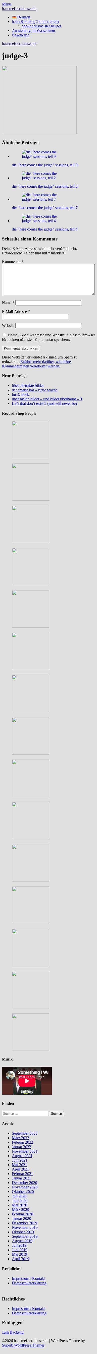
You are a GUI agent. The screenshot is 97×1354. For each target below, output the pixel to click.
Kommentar (13, 261)
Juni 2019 (19, 1250)
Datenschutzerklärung (29, 1283)
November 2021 (25, 1151)
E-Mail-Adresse (16, 311)
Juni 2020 (19, 1200)
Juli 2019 (19, 1245)
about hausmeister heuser (41, 26)
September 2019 (25, 1236)
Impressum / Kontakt (28, 1278)
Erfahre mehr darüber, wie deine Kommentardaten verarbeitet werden (36, 363)
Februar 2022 (22, 1142)
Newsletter (20, 35)
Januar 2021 (21, 1178)
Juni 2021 (19, 1160)
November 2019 (25, 1227)
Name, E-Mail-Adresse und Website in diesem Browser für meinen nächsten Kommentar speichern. (48, 337)
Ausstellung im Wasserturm (33, 30)
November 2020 (25, 1187)
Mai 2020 (19, 1205)
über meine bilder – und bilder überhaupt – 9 (47, 399)
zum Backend (13, 1332)
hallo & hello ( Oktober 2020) (35, 21)
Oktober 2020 (23, 1191)
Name (8, 302)
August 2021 (22, 1156)
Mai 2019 (19, 1254)
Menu (6, 4)
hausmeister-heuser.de (19, 8)
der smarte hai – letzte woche (34, 390)
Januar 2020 (21, 1218)
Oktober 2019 (23, 1232)
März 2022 (20, 1138)
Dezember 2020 (24, 1182)
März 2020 (20, 1209)
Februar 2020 (22, 1214)
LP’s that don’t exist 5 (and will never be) (44, 403)
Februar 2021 (22, 1174)
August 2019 (22, 1241)
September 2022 (25, 1133)
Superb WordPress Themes (23, 1345)
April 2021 (20, 1169)
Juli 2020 (19, 1196)
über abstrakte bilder (28, 385)
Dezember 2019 (24, 1223)
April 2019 (20, 1259)
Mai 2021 (19, 1165)
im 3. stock (20, 394)
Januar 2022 (21, 1147)
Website (8, 325)
